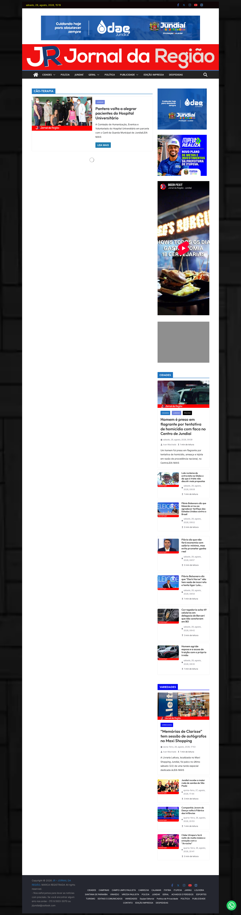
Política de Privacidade (167, 898)
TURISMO (90, 898)
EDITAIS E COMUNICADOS (110, 898)
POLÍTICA (110, 74)
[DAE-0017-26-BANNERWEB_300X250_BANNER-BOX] (182, 90)
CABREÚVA (143, 890)
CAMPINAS (104, 890)
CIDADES (47, 74)
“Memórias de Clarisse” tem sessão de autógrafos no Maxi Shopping (183, 736)
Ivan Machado (169, 444)
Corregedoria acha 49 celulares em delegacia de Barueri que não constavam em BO (194, 615)
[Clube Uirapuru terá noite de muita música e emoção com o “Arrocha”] (168, 846)
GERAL (92, 74)
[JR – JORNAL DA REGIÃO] (120, 46)
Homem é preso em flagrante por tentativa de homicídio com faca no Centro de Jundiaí (183, 426)
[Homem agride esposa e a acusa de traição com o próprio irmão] (168, 659)
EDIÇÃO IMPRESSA (154, 74)
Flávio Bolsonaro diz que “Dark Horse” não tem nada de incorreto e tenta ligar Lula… (194, 581)
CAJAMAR (156, 890)
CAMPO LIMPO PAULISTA (124, 890)
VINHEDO (114, 894)
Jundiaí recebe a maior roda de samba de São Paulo (193, 783)
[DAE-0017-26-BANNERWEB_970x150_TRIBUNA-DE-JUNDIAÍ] (120, 18)
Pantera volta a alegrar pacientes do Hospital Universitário (116, 113)
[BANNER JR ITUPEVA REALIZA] (182, 136)
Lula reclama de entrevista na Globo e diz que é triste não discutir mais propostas (193, 477)
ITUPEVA (178, 890)
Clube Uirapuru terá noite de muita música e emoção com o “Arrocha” (193, 839)
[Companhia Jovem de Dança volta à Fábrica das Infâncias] (168, 817)
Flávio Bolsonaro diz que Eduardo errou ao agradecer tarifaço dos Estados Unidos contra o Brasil (193, 509)
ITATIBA (167, 890)
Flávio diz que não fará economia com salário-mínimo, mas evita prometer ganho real (193, 545)
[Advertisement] (183, 342)
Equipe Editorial (147, 898)
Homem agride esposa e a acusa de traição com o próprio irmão (193, 651)
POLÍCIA (65, 74)
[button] (53, 74)
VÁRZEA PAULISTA (130, 894)
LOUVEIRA (199, 890)
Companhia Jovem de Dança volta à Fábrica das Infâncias (192, 810)
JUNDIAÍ (79, 74)
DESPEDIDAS (176, 74)
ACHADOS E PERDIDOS (182, 894)
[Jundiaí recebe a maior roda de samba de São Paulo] (168, 789)
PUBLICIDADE (127, 74)
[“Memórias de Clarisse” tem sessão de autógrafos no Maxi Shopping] (183, 706)
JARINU (188, 890)
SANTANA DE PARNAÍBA (96, 894)
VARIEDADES (167, 725)
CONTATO (128, 903)
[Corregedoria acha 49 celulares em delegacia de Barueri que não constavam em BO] (168, 623)
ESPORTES (201, 894)
